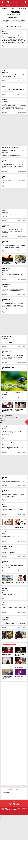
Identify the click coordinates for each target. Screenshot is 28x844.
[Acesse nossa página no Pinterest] (14, 804)
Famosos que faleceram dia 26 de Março (13, 155)
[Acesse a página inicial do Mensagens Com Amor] (14, 2)
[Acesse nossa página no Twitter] (10, 804)
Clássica (23, 8)
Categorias (5, 8)
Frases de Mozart (6, 795)
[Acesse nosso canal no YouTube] (17, 804)
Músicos (18, 8)
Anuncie (25, 808)
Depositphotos (14, 809)
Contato (20, 808)
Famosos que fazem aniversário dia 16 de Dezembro (13, 151)
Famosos (12, 8)
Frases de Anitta (6, 792)
